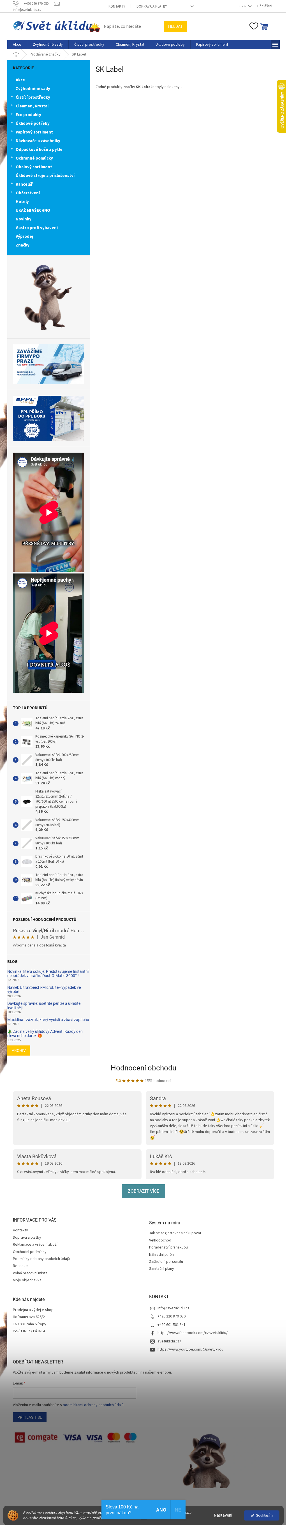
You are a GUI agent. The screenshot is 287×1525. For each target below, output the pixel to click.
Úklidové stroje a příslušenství (45, 176)
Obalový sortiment (34, 167)
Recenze (20, 1266)
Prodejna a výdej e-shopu (34, 1310)
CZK (243, 6)
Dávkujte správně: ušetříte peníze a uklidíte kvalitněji (43, 1005)
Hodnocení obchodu (143, 1068)
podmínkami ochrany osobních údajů (93, 1405)
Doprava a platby (151, 6)
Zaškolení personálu (166, 1261)
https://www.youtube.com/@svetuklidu (190, 1349)
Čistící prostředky (33, 97)
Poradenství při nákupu (168, 1247)
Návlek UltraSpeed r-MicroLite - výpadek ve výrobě (44, 989)
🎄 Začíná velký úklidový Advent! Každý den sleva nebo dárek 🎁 (45, 1033)
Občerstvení (28, 193)
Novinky (23, 219)
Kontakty (116, 6)
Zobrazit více (143, 1191)
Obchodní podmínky (30, 1252)
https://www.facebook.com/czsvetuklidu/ (193, 1333)
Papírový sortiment (34, 132)
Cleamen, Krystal (32, 106)
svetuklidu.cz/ (169, 1341)
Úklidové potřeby (33, 123)
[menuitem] (17, 44)
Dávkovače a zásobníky (38, 141)
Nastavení (223, 1515)
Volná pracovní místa (30, 1273)
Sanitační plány (161, 1268)
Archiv (19, 1050)
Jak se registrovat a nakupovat (175, 1233)
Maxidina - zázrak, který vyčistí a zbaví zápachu (48, 1020)
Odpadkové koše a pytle (39, 150)
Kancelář (24, 184)
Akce (20, 80)
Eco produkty (28, 115)
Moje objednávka (27, 1280)
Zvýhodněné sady (33, 89)
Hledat (175, 26)
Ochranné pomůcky (34, 158)
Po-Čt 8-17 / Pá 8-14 (29, 1331)
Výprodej (24, 236)
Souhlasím (264, 1515)
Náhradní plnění (162, 1254)
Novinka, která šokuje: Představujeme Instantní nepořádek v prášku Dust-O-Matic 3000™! (48, 973)
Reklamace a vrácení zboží (35, 1244)
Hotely (22, 202)
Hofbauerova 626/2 (29, 1317)
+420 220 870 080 (172, 1316)
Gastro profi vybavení (37, 228)
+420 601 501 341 (172, 1325)
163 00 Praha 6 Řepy (29, 1324)
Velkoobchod (160, 1240)
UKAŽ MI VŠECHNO (33, 210)
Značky (22, 245)
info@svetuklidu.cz (173, 1308)
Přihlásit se (29, 1417)
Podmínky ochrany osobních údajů (41, 1259)
